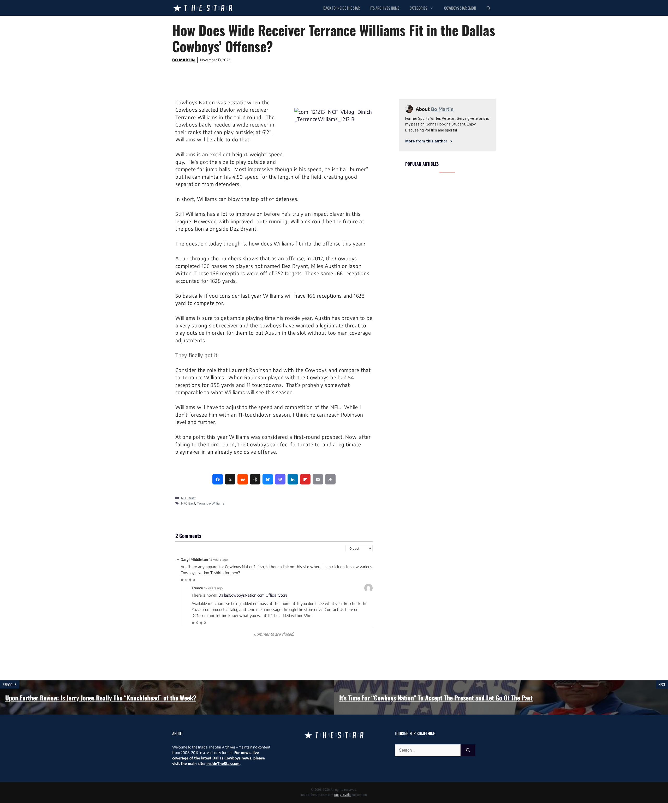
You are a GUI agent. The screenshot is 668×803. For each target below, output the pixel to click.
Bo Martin (183, 60)
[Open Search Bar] (488, 8)
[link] (217, 479)
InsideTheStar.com (223, 763)
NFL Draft (188, 498)
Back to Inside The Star (341, 8)
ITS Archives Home (384, 8)
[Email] (318, 479)
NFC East (188, 503)
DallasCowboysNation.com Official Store (253, 595)
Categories (418, 8)
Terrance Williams (210, 503)
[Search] (468, 750)
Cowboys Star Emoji (460, 8)
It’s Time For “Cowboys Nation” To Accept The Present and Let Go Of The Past (436, 697)
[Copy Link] (330, 479)
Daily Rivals (342, 795)
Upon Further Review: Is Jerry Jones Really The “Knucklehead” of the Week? (100, 697)
